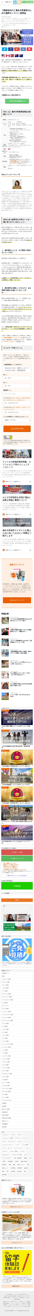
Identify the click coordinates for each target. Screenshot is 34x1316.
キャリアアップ (11, 1141)
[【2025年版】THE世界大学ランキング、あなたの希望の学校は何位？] (17, 794)
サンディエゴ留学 (6, 1017)
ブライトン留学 (6, 1062)
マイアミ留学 (5, 1076)
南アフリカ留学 (6, 1109)
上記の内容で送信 (17, 429)
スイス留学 (5, 1032)
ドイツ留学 (5, 1038)
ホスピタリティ (6, 1154)
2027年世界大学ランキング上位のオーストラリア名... (16, 842)
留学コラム (22, 1301)
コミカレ (19, 1141)
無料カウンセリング (18, 858)
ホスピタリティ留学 (7, 1073)
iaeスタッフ (6, 26)
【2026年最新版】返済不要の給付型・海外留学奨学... (16, 747)
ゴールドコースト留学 (7, 1014)
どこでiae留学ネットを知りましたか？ (14, 416)
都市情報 (4, 1174)
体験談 (25, 1158)
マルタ (25, 1154)
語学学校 (13, 1171)
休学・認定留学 (18, 1158)
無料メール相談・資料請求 (11, 1296)
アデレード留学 (6, 982)
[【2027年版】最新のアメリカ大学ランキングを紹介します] (17, 717)
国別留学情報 (6, 1303)
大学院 (3, 1161)
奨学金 (16, 1161)
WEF (3, 976)
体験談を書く (16, 1286)
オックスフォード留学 (7, 1000)
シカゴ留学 (5, 1026)
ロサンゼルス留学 (6, 1091)
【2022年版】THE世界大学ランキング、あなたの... (16, 766)
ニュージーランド (18, 1148)
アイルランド (5, 1134)
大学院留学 (10, 1161)
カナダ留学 (5, 1002)
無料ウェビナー (21, 1164)
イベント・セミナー (15, 1303)
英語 (3, 1171)
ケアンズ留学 (5, 1008)
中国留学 (4, 1103)
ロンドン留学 (5, 1097)
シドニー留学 (5, 1029)
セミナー (10, 1148)
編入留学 (26, 1168)
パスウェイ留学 (8, 23)
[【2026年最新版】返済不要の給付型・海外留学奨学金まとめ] (17, 737)
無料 (14, 1164)
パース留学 (5, 1050)
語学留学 (4, 1127)
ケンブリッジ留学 (6, 1011)
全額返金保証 (17, 1299)
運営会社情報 (7, 1297)
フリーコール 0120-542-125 (20, 1294)
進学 (14, 25)
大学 (30, 1158)
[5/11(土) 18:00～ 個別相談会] (17, 370)
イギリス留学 (13, 18)
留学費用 (19, 1168)
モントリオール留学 (7, 1088)
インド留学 (5, 991)
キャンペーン (5, 1005)
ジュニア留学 (25, 1144)
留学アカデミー (14, 1301)
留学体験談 (5, 1124)
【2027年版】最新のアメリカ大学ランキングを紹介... (16, 727)
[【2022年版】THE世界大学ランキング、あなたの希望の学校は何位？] (17, 757)
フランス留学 (5, 1065)
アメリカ (5, 21)
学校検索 (28, 1301)
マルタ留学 (5, 1079)
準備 (10, 1164)
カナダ (22, 21)
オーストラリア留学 (22, 18)
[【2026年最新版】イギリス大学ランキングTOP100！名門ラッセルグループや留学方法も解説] (17, 776)
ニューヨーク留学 (6, 1047)
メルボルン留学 (6, 1085)
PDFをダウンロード (17, 600)
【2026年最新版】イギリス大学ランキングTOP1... (16, 784)
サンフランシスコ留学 (7, 1020)
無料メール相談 (18, 852)
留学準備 (13, 1168)
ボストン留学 (5, 1070)
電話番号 (5, 390)
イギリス (10, 21)
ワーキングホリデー (7, 1100)
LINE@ (17, 886)
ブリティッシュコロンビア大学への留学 (21, 1306)
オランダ (17, 1138)
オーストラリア (16, 21)
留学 (4, 25)
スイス (3, 1148)
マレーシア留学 (6, 1082)
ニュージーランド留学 (10, 20)
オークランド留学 (6, 994)
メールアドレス (7, 398)
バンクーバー (28, 1148)
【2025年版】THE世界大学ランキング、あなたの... (16, 803)
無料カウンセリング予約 (23, 1296)
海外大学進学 (19, 20)
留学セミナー (26, 20)
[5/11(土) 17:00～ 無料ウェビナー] (17, 368)
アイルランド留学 (6, 979)
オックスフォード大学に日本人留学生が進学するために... (17, 822)
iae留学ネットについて (25, 1297)
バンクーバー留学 (6, 1056)
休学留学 (4, 1106)
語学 (8, 1171)
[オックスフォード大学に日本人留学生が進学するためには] (17, 813)
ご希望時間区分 (7, 364)
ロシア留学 (5, 1094)
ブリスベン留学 (6, 1067)
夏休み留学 (5, 1112)
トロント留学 (5, 1041)
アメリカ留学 (6, 18)
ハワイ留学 (5, 1053)
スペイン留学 (5, 1035)
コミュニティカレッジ (7, 1144)
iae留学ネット (5, 973)
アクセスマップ (16, 1242)
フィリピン (22, 1151)
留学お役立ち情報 (6, 1118)
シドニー (17, 1144)
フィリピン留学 (6, 1059)
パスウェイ (5, 1151)
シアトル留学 (5, 1023)
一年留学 (23, 1303)
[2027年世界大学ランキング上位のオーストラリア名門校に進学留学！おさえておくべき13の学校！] (17, 833)
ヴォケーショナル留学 (14, 1304)
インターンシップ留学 (7, 1138)
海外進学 (22, 23)
